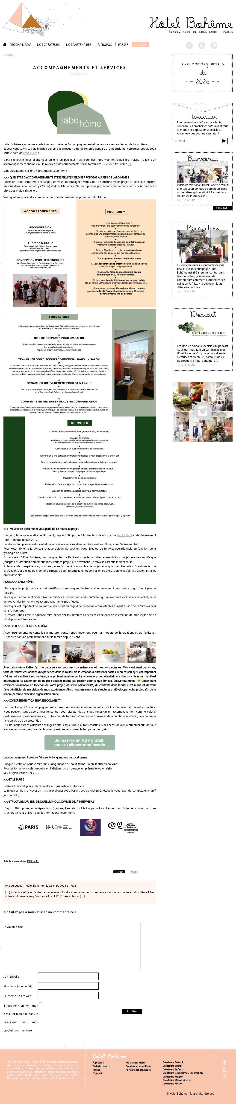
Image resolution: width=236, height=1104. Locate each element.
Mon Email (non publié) (17, 986)
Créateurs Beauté (173, 1062)
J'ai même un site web (17, 996)
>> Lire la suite (186, 200)
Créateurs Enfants (173, 1069)
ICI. (130, 164)
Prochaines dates (136, 1062)
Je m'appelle (11, 976)
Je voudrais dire (13, 927)
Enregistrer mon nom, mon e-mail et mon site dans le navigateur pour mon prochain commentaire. (20, 1018)
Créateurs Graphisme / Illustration (183, 1073)
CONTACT (223, 208)
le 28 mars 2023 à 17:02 (61, 885)
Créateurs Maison (173, 1076)
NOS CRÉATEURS (48, 44)
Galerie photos (101, 1066)
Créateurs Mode (172, 1083)
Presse (96, 1069)
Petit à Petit (30, 153)
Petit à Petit (124, 535)
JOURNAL (140, 44)
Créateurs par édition (138, 1066)
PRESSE (123, 44)
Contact (97, 1073)
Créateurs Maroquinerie (177, 1080)
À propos (98, 1062)
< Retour (8, 54)
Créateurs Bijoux (172, 1065)
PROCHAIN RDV (20, 44)
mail (44, 790)
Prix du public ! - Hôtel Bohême (24, 885)
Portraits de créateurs (138, 1069)
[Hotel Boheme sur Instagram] (203, 440)
